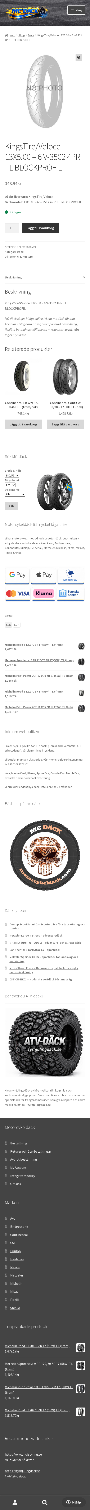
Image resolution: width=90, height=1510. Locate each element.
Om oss (15, 1184)
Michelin (16, 1283)
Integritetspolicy (22, 1176)
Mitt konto (15, 1503)
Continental (19, 1235)
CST (13, 1243)
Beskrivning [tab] (13, 277)
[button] (79, 57)
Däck (31, 35)
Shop (21, 35)
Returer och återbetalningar (30, 1151)
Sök (45, 1503)
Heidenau (17, 1259)
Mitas (14, 1291)
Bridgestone (19, 1226)
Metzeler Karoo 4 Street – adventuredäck (35, 935)
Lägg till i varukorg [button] (23, 424)
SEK (8, 625)
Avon (13, 1218)
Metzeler (16, 1275)
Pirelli (14, 1299)
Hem (12, 35)
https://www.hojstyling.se (23, 1454)
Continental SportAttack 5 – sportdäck (34, 950)
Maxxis (15, 1267)
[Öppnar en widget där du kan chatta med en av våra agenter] (74, 1502)
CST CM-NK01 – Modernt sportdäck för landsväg (40, 979)
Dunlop (15, 1251)
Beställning (18, 1143)
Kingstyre (26, 256)
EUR (16, 625)
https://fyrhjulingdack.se (34, 1105)
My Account (18, 1167)
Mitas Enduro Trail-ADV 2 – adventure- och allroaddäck (45, 943)
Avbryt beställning (23, 1159)
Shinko (15, 1308)
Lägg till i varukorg (40, 228)
